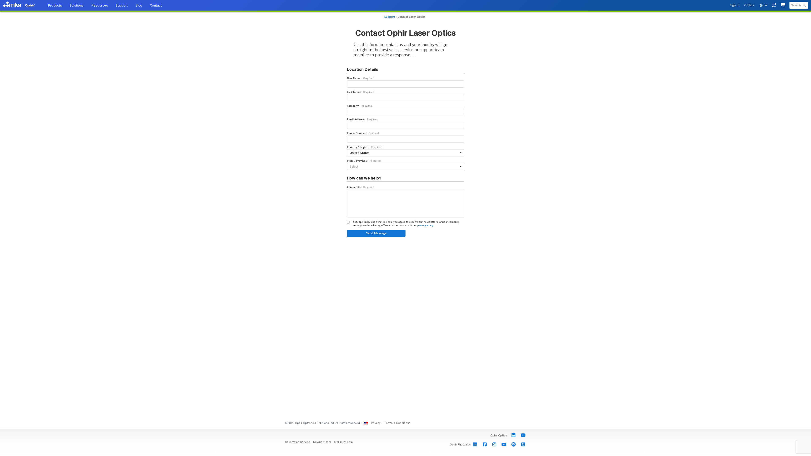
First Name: (360, 78)
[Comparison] (774, 5)
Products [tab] (55, 5)
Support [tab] (122, 5)
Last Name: (360, 92)
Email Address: (362, 119)
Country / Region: (364, 147)
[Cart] (783, 5)
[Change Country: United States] (366, 423)
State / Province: (364, 161)
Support (389, 17)
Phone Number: (363, 133)
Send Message (376, 233)
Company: (359, 105)
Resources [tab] (99, 5)
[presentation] (405, 228)
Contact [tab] (156, 5)
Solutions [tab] (76, 5)
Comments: (360, 187)
